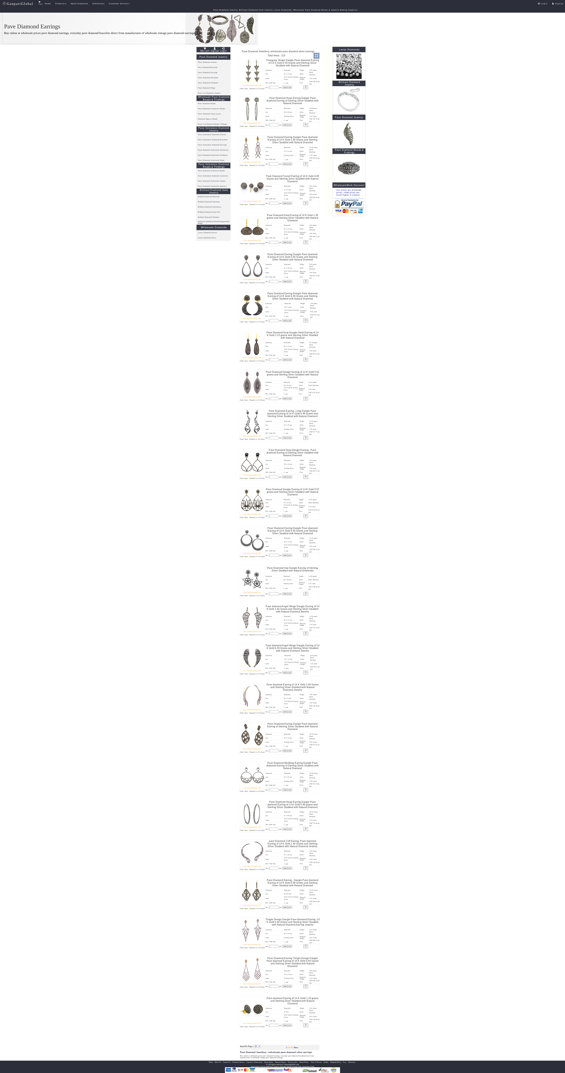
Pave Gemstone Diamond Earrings (212, 145)
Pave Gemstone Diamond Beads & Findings (213, 165)
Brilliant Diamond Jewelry (349, 83)
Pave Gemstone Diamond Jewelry (213, 129)
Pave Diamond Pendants (208, 83)
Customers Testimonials (254, 1062)
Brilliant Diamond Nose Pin (209, 212)
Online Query (268, 1062)
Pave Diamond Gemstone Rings (211, 160)
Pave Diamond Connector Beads (211, 109)
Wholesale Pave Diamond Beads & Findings (214, 98)
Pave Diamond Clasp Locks (209, 114)
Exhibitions (99, 4)
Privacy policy (293, 1062)
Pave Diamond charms (207, 62)
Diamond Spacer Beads (207, 119)
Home (48, 4)
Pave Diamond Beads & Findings (349, 151)
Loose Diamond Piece (207, 238)
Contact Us (226, 1062)
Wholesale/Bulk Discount (349, 185)
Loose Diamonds (349, 49)
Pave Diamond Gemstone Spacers (212, 186)
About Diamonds (79, 4)
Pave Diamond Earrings (208, 72)
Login (544, 4)
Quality (326, 1062)
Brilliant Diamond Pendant (208, 217)
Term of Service (316, 1062)
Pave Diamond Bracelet (207, 67)
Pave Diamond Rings (206, 88)
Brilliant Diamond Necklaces (209, 207)
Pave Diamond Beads (207, 103)
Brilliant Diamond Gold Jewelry (214, 191)
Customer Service (118, 4)
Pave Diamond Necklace (208, 78)
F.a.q (345, 1062)
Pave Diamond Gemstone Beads (211, 171)
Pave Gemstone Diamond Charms (212, 134)
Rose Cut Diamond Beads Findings (212, 124)
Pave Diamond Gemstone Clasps (211, 181)
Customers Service (238, 1062)
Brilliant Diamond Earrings (209, 202)
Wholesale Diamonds (214, 227)
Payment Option (280, 1062)
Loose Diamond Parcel (207, 233)
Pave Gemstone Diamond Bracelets (213, 140)
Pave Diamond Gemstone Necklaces (213, 150)
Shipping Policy (335, 1062)
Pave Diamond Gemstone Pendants (212, 155)
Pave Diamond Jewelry (213, 57)
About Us (218, 1062)
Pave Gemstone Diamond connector (213, 176)
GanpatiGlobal (20, 4)
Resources (351, 1062)
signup (215, 51)
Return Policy (304, 1062)
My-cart (204, 51)
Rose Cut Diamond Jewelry (209, 93)
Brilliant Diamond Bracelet (208, 196)
